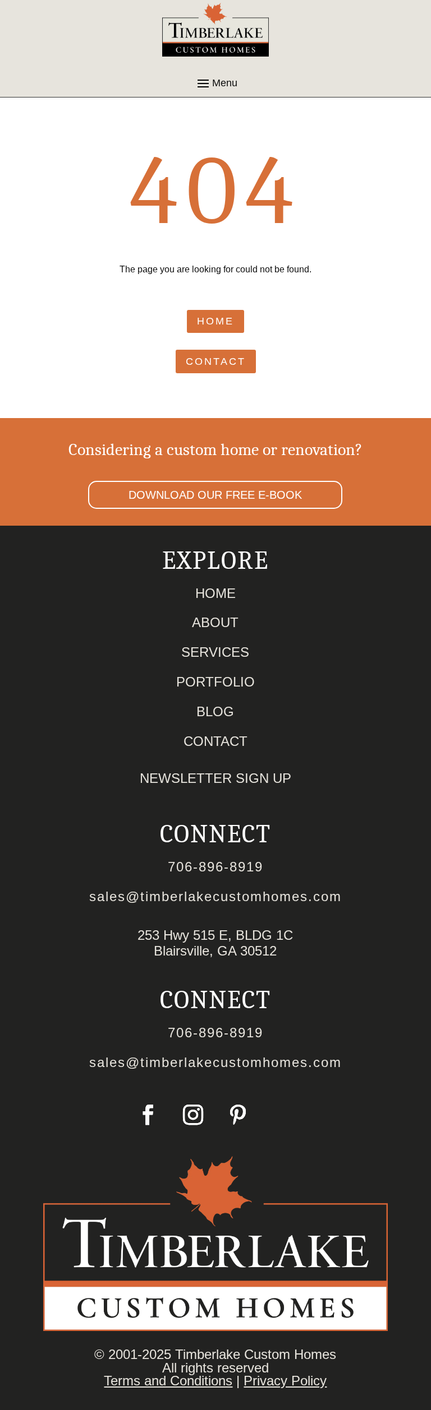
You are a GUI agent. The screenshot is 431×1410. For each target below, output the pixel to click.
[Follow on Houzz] (283, 1114)
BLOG (215, 711)
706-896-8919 (215, 866)
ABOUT (215, 622)
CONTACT (215, 741)
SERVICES (215, 652)
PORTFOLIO (215, 681)
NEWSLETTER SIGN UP (215, 778)
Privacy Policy (285, 1380)
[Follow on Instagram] (193, 1114)
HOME (215, 593)
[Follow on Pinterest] (238, 1114)
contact (216, 361)
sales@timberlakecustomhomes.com (215, 896)
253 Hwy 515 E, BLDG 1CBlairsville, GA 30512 (215, 942)
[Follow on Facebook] (148, 1114)
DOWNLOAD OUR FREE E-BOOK (215, 495)
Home (215, 321)
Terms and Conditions (168, 1380)
